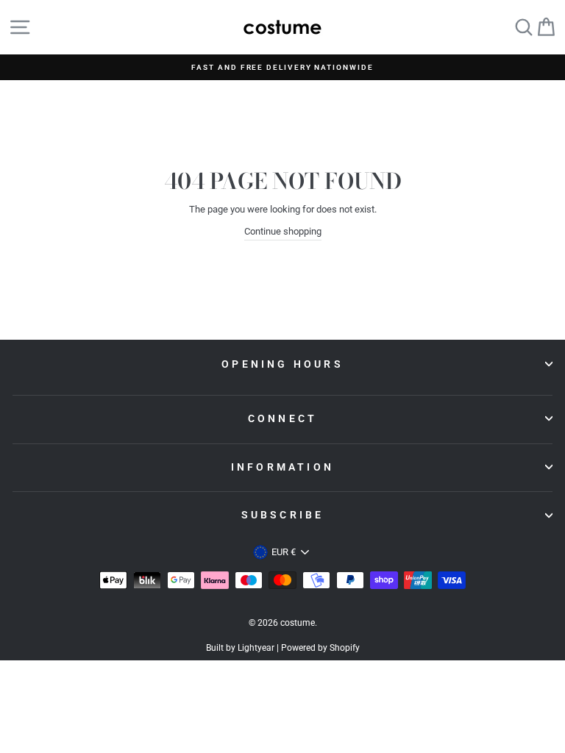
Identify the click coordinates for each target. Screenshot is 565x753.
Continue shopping (282, 231)
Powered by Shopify (320, 648)
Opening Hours (282, 364)
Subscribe (282, 515)
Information (282, 467)
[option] (282, 67)
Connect (282, 418)
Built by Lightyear (240, 648)
